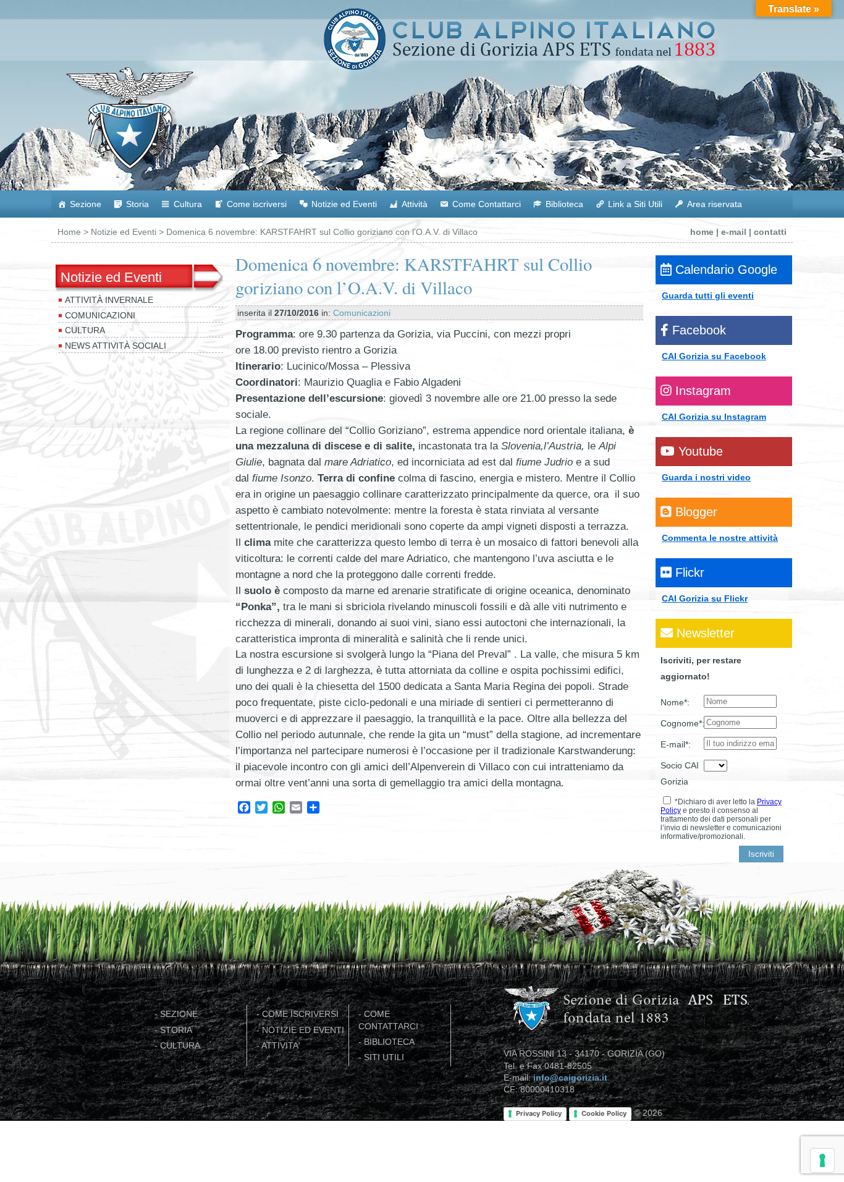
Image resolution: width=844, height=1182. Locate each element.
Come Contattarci (486, 204)
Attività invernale (109, 300)
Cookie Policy (604, 1113)
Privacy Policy (539, 1113)
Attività (415, 204)
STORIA (176, 1030)
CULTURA (180, 1045)
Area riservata (714, 204)
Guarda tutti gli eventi (708, 295)
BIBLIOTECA (389, 1042)
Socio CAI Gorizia (679, 773)
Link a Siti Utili (635, 204)
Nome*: (675, 702)
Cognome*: (682, 723)
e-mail (733, 232)
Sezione (85, 204)
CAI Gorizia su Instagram (714, 417)
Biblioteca (564, 204)
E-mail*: (675, 744)
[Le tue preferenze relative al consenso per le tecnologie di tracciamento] (822, 1160)
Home (69, 232)
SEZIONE (179, 1014)
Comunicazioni (100, 315)
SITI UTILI (384, 1057)
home (702, 232)
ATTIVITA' (280, 1045)
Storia (137, 204)
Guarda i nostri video (706, 477)
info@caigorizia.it (570, 1077)
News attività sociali (115, 346)
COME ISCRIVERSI (300, 1014)
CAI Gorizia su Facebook (714, 356)
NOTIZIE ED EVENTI (303, 1030)
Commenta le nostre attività (720, 538)
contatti (770, 232)
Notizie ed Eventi (344, 204)
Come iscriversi (257, 204)
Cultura (188, 204)
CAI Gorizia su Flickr (705, 598)
